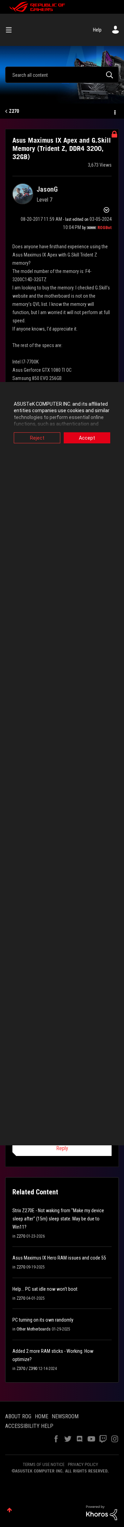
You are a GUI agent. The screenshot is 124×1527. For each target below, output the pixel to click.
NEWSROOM (65, 1416)
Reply (62, 1148)
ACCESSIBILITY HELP (29, 1426)
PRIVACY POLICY (83, 1464)
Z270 (14, 111)
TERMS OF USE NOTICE (43, 1464)
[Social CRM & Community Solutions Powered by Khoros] (101, 1512)
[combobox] (62, 75)
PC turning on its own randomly (42, 1320)
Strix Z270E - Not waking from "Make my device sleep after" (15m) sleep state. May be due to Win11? (58, 1219)
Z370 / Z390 (27, 1368)
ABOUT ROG (18, 1416)
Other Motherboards (34, 1329)
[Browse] (11, 29)
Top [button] (9, 1510)
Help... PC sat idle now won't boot (45, 1289)
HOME (41, 1416)
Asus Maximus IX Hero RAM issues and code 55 (59, 1258)
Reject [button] (37, 437)
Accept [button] (87, 437)
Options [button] (114, 111)
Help (97, 30)
